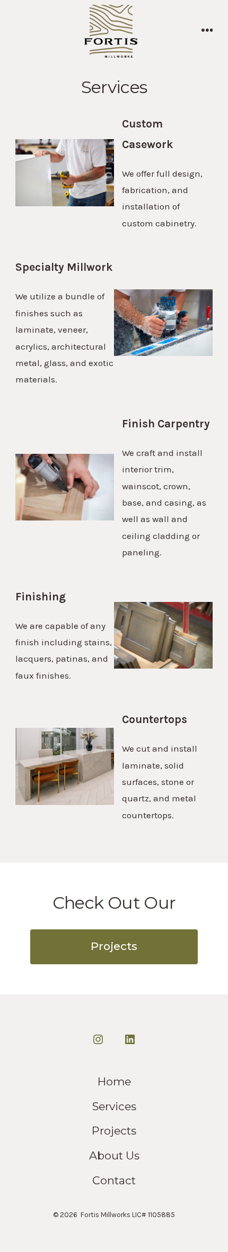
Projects (114, 946)
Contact (114, 1180)
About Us (114, 1155)
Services (114, 1106)
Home (114, 1081)
